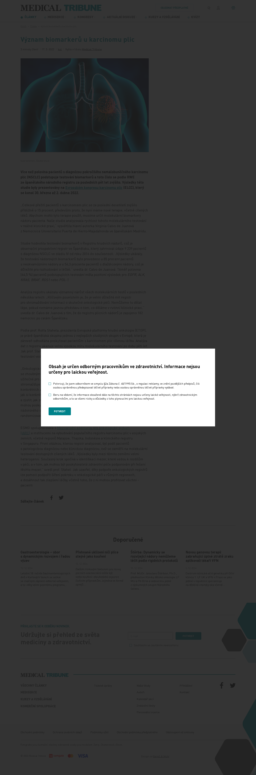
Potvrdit (59, 411)
